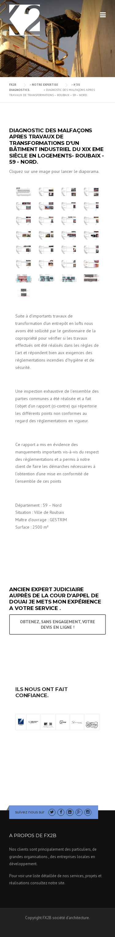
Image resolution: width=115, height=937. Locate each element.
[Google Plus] (78, 812)
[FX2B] (24, 20)
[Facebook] (60, 812)
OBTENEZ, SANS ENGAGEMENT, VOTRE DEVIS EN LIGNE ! (57, 624)
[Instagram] (87, 812)
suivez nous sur (29, 811)
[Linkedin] (69, 812)
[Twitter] (52, 812)
